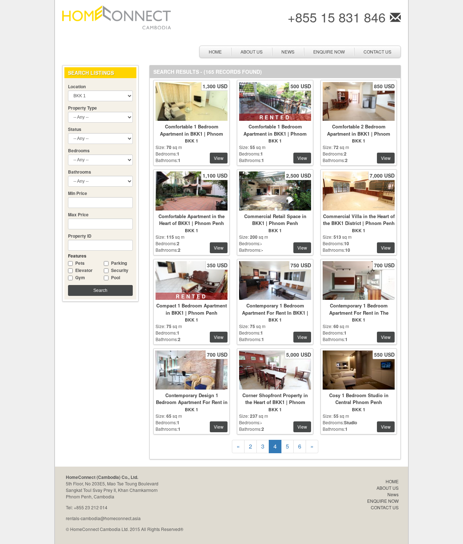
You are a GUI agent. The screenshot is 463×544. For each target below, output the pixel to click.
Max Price (78, 214)
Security (119, 270)
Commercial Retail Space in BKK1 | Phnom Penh (275, 220)
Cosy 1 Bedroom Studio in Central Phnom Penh (358, 399)
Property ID (80, 236)
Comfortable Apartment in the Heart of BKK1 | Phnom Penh (191, 220)
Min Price (77, 193)
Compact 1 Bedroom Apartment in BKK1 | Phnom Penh (191, 309)
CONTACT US (377, 51)
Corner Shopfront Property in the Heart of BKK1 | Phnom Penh (275, 402)
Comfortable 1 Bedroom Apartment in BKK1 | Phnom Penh (191, 133)
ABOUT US (252, 51)
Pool (115, 277)
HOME (215, 51)
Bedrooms (79, 150)
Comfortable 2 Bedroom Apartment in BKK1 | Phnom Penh (358, 133)
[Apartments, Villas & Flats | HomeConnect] (116, 16)
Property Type (82, 108)
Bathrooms (79, 172)
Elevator (84, 270)
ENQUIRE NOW (329, 51)
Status (74, 129)
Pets (80, 263)
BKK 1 (191, 140)
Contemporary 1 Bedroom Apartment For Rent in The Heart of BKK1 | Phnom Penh (358, 312)
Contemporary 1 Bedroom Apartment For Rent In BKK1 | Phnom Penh (275, 312)
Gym (80, 277)
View (219, 158)
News (287, 51)
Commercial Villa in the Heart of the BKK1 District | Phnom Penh (359, 220)
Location (77, 86)
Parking (119, 263)
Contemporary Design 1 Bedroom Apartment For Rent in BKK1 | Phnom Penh (192, 402)
